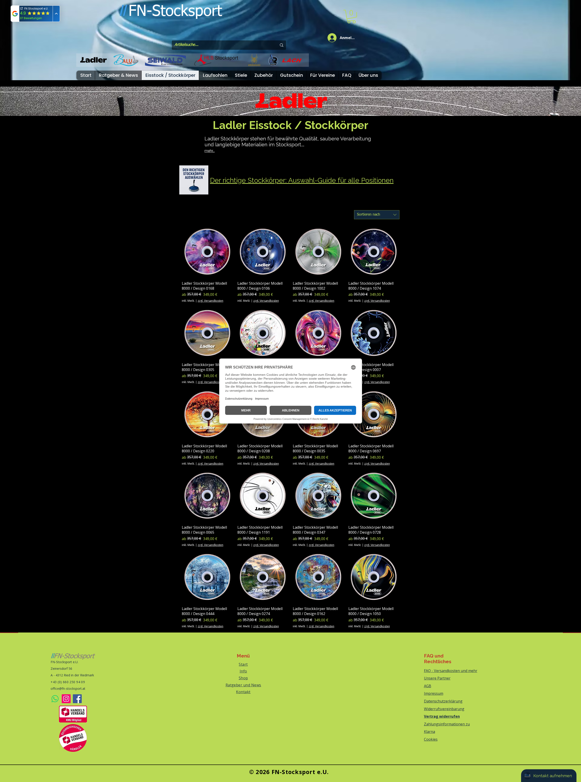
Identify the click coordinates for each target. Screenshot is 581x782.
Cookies (431, 739)
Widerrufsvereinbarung (444, 708)
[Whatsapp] (55, 698)
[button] (351, 16)
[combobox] (376, 214)
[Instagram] (66, 698)
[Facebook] (77, 698)
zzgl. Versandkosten (210, 301)
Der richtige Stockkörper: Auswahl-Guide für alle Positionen (302, 180)
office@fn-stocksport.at (68, 688)
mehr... (209, 151)
